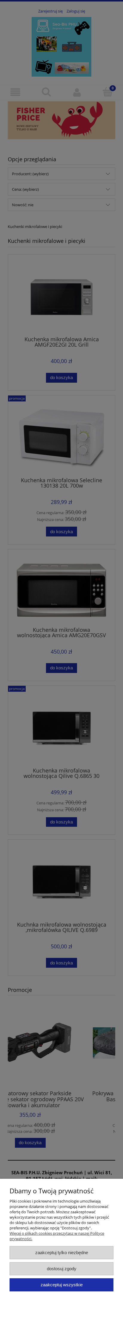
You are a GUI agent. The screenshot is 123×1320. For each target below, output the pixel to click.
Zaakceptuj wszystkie (62, 1284)
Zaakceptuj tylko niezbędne (61, 1252)
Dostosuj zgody (61, 1268)
